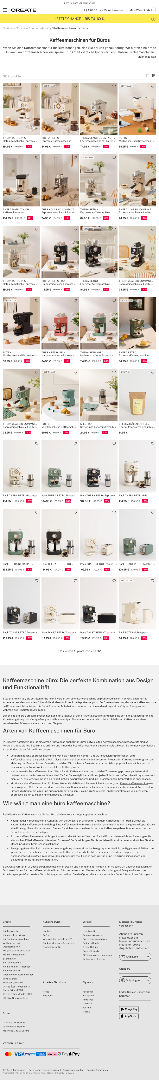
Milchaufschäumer (13, 982)
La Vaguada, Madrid (14, 1026)
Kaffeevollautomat (21, 759)
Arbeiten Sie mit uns (55, 982)
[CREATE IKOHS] (23, 10)
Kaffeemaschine (12, 962)
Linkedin (87, 1003)
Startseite (9, 28)
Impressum (19, 1070)
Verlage (87, 921)
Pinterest (88, 999)
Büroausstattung (40, 28)
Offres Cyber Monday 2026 (17, 994)
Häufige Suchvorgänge (15, 998)
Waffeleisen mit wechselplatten (11, 945)
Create (7, 921)
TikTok (86, 1011)
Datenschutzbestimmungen (44, 1070)
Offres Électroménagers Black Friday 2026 (16, 988)
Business (22, 28)
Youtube (87, 1007)
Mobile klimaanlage (14, 954)
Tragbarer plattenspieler (16, 950)
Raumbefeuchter (12, 970)
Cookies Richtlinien (97, 1070)
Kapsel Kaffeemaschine (134, 783)
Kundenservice (51, 921)
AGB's (6, 1070)
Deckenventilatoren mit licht (19, 974)
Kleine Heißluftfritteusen (16, 966)
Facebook (88, 991)
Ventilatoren (10, 978)
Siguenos (88, 982)
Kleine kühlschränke (14, 935)
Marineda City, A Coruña (16, 1030)
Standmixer (9, 958)
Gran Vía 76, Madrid (14, 1022)
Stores (7, 1013)
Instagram (88, 995)
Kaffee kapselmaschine (16, 939)
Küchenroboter (11, 931)
